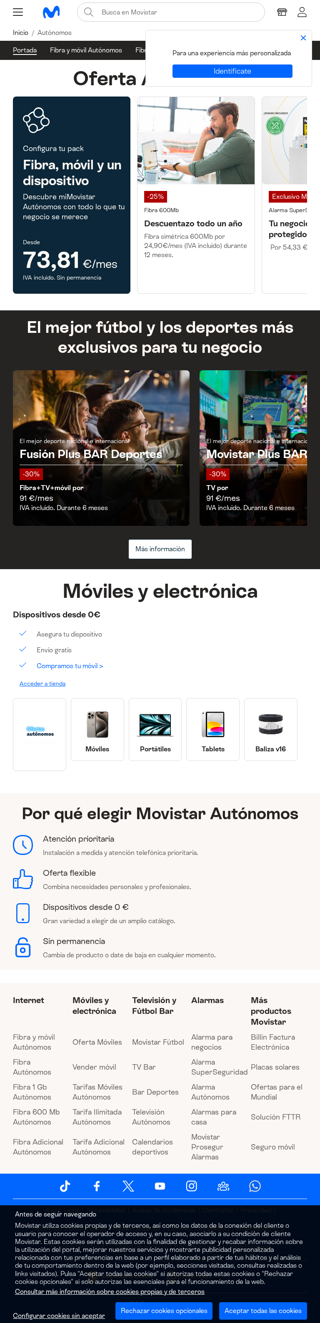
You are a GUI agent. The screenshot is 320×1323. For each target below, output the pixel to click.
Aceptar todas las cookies (263, 1311)
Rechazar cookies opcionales (164, 1311)
